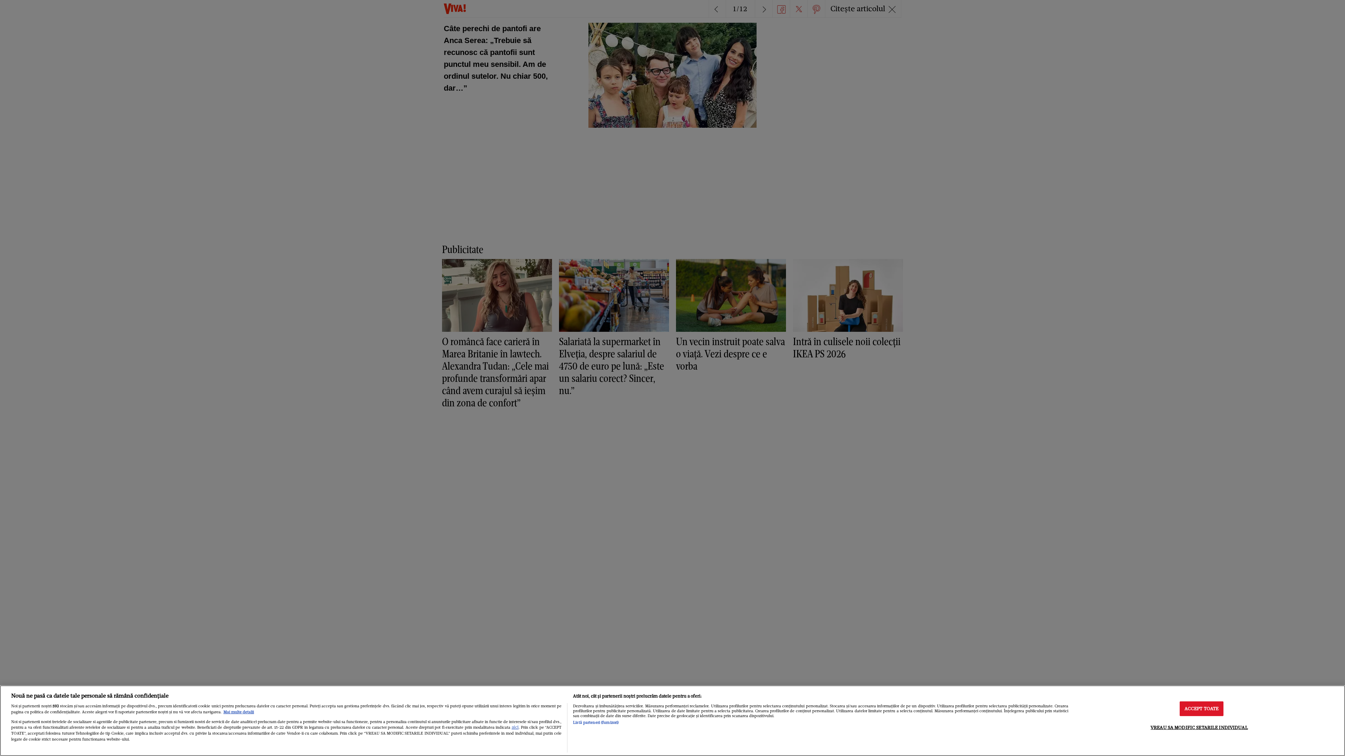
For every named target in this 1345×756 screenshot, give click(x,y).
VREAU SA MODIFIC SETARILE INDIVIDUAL (1199, 727)
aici (515, 727)
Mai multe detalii (238, 711)
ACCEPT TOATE (1202, 708)
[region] (672, 720)
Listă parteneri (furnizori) (596, 722)
